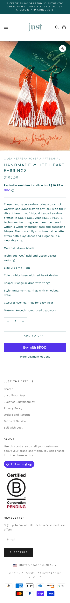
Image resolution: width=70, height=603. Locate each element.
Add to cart (35, 335)
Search (8, 388)
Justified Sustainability (19, 401)
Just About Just (14, 395)
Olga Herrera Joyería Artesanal (32, 158)
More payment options (35, 356)
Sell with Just (13, 427)
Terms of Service (15, 421)
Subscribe (18, 552)
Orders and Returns (17, 414)
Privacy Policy (13, 408)
